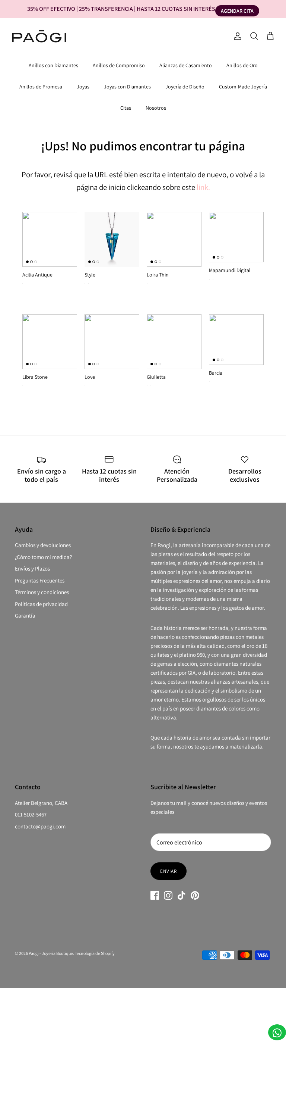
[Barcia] (236, 339)
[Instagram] (168, 895)
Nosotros (156, 107)
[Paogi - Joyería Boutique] (39, 36)
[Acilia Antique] (49, 239)
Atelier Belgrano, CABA (41, 802)
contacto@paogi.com (40, 826)
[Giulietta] (174, 341)
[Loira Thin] (174, 239)
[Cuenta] (236, 36)
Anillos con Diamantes (53, 65)
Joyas (83, 86)
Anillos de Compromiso (119, 65)
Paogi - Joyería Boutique (51, 953)
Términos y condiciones (42, 592)
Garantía (25, 615)
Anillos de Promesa (40, 86)
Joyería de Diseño (184, 86)
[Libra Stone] (49, 341)
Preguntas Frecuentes (39, 580)
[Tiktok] (181, 895)
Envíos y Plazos (32, 568)
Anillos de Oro (242, 65)
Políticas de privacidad (41, 603)
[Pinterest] (195, 895)
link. (203, 187)
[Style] (112, 239)
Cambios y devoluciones (43, 545)
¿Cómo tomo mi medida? (43, 556)
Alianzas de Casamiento (185, 65)
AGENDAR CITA (237, 10)
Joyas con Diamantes (127, 86)
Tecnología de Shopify (95, 953)
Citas (125, 107)
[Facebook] (154, 895)
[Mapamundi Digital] (236, 237)
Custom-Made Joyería (243, 86)
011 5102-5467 (31, 814)
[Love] (112, 341)
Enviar (168, 871)
